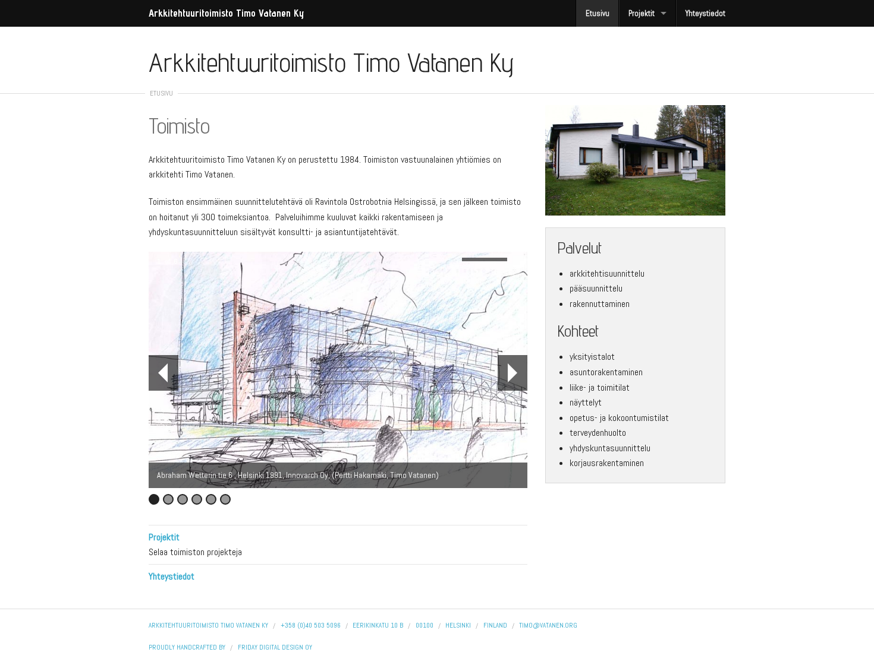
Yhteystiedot (705, 13)
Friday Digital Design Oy (275, 647)
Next (512, 373)
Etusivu (597, 13)
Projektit (641, 13)
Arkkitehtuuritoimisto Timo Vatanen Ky (226, 13)
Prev (163, 373)
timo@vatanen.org (548, 625)
